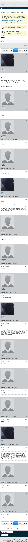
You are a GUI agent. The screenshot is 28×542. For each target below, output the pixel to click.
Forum (4, 10)
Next (25, 50)
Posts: (13, 72)
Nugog (2, 68)
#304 (26, 171)
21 (15, 50)
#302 (26, 113)
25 (20, 50)
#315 (26, 514)
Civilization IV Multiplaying (18, 10)
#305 (26, 199)
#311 (26, 390)
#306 (26, 237)
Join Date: (3, 72)
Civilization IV (9, 10)
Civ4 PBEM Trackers (20, 12)
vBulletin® (20, 539)
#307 (26, 266)
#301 (26, 75)
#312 (26, 419)
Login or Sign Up (22, 0)
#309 (26, 323)
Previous (5, 50)
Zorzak (2, 164)
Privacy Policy (24, 538)
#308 (26, 295)
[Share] (26, 72)
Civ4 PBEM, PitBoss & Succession (8, 12)
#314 (26, 485)
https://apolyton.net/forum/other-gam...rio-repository (13, 20)
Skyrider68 (3, 135)
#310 (26, 361)
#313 (26, 447)
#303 (26, 142)
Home (2, 528)
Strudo (2, 106)
